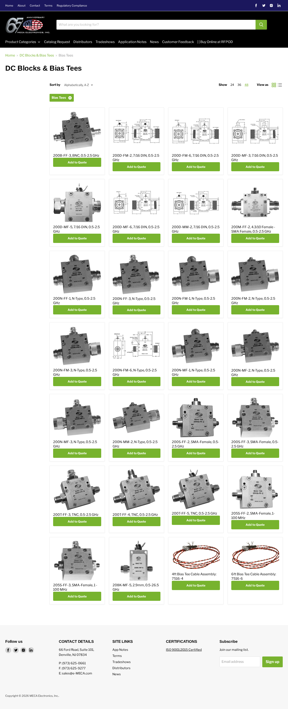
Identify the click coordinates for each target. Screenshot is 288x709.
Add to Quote (77, 162)
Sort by (55, 85)
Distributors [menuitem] (82, 42)
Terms (48, 5)
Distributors (121, 668)
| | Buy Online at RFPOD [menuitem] (215, 42)
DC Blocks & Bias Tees (37, 55)
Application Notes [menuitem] (132, 42)
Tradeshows (121, 662)
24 (232, 84)
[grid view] (274, 85)
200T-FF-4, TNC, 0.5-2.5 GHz (135, 515)
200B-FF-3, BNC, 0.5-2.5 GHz (76, 156)
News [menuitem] (154, 42)
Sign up (272, 661)
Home (9, 5)
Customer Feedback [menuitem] (178, 42)
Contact (35, 5)
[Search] (261, 25)
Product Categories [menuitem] (20, 42)
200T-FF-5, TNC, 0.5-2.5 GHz (194, 513)
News (116, 674)
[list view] (280, 85)
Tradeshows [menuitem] (105, 42)
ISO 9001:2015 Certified (184, 650)
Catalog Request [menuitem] (57, 42)
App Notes (120, 650)
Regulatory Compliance (72, 5)
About (21, 5)
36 (239, 84)
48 (246, 84)
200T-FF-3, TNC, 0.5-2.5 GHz (75, 515)
